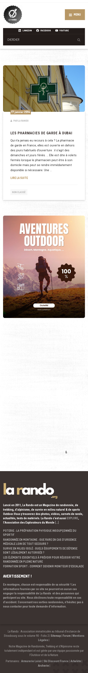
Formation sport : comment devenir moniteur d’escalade (43, 566)
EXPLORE (72, 518)
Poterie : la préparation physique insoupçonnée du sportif (39, 532)
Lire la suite (41, 178)
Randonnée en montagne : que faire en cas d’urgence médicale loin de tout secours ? (39, 541)
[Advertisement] (33, 391)
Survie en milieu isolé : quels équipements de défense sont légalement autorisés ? (40, 550)
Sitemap (56, 635)
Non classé (19, 192)
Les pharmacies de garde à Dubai (41, 133)
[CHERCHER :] (44, 39)
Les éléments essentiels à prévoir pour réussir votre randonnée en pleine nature (41, 559)
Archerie (43, 665)
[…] (57, 522)
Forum (67, 635)
